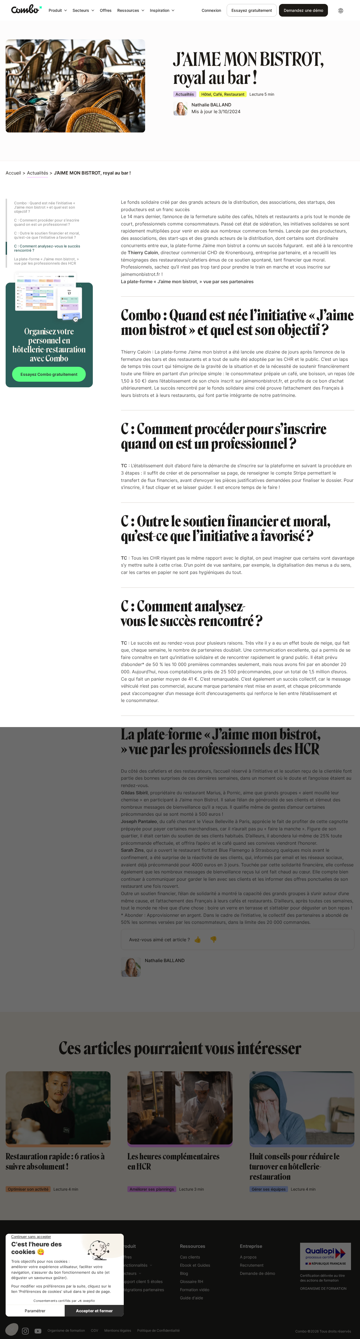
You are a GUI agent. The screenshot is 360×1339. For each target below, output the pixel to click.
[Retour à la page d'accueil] (26, 8)
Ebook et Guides (195, 1265)
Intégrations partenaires (142, 1289)
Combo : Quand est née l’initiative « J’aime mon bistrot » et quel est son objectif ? (44, 207)
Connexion (211, 10)
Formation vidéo (194, 1289)
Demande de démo (257, 1273)
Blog (184, 1273)
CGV (94, 1330)
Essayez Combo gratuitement (49, 374)
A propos (248, 1257)
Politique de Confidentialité (158, 1330)
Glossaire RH (191, 1281)
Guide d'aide (191, 1297)
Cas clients (190, 1257)
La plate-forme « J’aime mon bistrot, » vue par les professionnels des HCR (46, 261)
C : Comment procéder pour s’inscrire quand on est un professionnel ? (46, 222)
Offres (106, 10)
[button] (58, 10)
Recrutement (252, 1265)
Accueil (13, 173)
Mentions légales (117, 1330)
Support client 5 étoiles (141, 1281)
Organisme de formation (66, 1330)
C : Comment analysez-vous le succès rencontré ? (47, 248)
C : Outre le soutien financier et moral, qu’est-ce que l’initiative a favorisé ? (47, 235)
